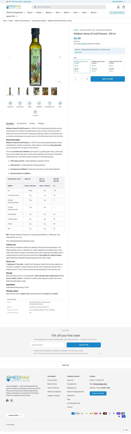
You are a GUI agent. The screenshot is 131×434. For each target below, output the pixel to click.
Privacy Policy (52, 380)
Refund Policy (52, 384)
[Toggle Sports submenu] (33, 12)
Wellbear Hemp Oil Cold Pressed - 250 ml (60, 21)
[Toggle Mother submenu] (70, 12)
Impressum (71, 395)
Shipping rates (78, 52)
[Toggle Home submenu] (79, 12)
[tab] (10, 123)
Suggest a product (53, 395)
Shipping (84, 43)
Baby (57, 12)
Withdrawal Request (54, 392)
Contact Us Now (98, 393)
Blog (68, 399)
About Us (70, 380)
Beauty (38, 12)
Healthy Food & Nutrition (22, 21)
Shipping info (71, 388)
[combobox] (69, 7)
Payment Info (71, 384)
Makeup (48, 12)
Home (75, 12)
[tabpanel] (35, 220)
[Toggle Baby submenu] (61, 12)
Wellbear (76, 30)
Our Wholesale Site (73, 403)
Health (84, 12)
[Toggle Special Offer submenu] (16, 16)
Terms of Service (53, 388)
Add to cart (107, 79)
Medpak (12, 424)
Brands (93, 12)
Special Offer (10, 16)
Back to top (65, 365)
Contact (69, 407)
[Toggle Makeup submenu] (53, 12)
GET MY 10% (83, 345)
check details (27, 1)
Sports (29, 12)
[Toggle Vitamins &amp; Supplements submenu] (24, 12)
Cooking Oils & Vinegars (39, 21)
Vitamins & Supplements (14, 12)
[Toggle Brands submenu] (97, 12)
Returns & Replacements (75, 392)
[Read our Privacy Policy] (99, 353)
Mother (66, 12)
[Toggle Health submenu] (88, 12)
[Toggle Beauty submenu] (43, 12)
